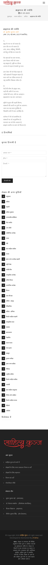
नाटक (7, 254)
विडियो (8, 405)
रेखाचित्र (8, 337)
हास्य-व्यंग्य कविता (10, 364)
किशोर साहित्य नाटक (11, 400)
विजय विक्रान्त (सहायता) (14, 508)
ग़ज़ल (7, 238)
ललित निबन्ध (9, 280)
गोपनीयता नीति (10, 483)
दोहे (7, 243)
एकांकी (8, 384)
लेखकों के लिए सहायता (13, 472)
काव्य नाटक (9, 343)
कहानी (7, 207)
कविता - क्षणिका (10, 311)
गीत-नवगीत (9, 222)
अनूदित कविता (10, 374)
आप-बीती (8, 228)
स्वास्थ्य (8, 327)
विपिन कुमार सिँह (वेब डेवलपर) (16, 514)
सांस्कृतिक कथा (10, 322)
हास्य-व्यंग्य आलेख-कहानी (13, 259)
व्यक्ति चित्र (9, 270)
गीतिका (8, 369)
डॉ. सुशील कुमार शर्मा (11, 32)
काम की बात (9, 296)
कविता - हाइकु (10, 301)
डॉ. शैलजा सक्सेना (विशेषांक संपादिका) (18, 503)
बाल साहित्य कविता (11, 249)
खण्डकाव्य (9, 332)
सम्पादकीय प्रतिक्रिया (11, 217)
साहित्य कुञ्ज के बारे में (13, 462)
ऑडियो (8, 411)
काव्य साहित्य (18, 16)
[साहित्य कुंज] (12, 3)
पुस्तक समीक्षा (9, 358)
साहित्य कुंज (23, 535)
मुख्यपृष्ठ (9, 16)
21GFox (35, 538)
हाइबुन (8, 353)
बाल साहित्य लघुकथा (11, 390)
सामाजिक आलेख (10, 285)
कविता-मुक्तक (10, 212)
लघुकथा (8, 196)
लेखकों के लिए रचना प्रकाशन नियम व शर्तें (19, 467)
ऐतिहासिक (9, 306)
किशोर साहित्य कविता (11, 379)
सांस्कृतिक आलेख (11, 275)
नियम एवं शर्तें (10, 478)
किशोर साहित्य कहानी (11, 317)
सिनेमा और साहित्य (11, 395)
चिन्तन (7, 290)
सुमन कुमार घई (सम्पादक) (14, 498)
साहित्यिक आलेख (10, 233)
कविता (26, 16)
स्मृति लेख (8, 264)
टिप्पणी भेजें (7, 181)
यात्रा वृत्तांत (9, 348)
